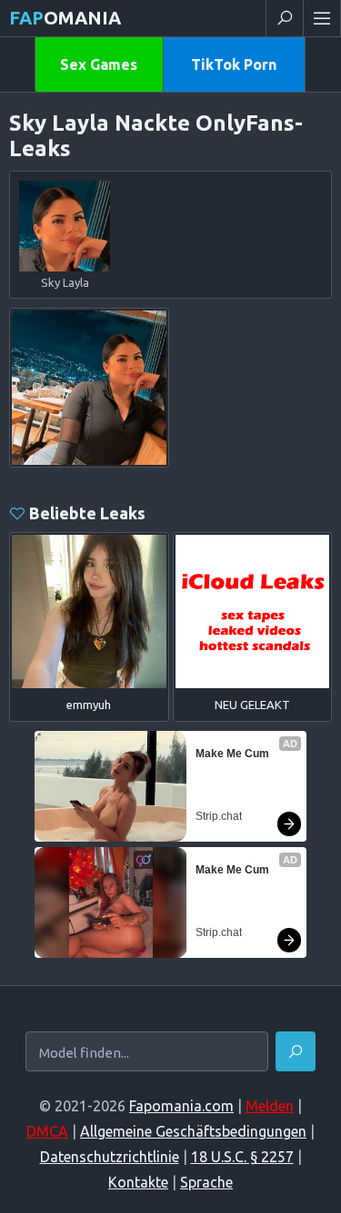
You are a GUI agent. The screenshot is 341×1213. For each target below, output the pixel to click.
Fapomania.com (181, 1106)
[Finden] (296, 1051)
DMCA (47, 1131)
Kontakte (138, 1182)
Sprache (206, 1182)
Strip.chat (219, 816)
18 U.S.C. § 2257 (242, 1157)
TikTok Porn (233, 64)
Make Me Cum (232, 753)
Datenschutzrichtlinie (109, 1157)
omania (65, 17)
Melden (270, 1106)
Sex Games (98, 64)
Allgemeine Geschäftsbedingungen (193, 1131)
